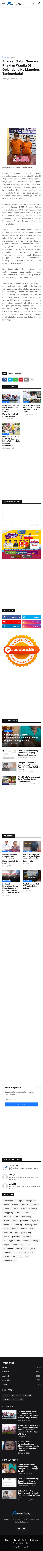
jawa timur (24, 1221)
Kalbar (6, 1205)
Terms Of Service (20, 1540)
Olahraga (15, 1395)
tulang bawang (10, 1260)
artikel (21, 1368)
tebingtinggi (17, 1256)
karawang (8, 1225)
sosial (21, 1384)
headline (18, 373)
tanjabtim (31, 1248)
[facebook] (19, 1529)
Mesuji (15, 1209)
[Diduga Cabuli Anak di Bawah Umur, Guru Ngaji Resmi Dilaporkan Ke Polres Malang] (9, 766)
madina (14, 1229)
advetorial (27, 1395)
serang (35, 1241)
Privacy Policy (18, 1543)
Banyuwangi (8, 1201)
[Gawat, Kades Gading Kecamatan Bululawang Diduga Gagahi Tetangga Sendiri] (9, 1468)
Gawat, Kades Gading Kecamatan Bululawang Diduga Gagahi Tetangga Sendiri (28, 1467)
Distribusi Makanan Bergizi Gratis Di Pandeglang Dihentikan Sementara (29, 753)
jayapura (35, 1221)
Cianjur (19, 1201)
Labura (35, 1205)
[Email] (26, 380)
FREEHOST (26, 1547)
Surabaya (33, 1209)
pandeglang (26, 1233)
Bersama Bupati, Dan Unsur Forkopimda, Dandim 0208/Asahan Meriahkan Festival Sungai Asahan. (10, 410)
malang (24, 1229)
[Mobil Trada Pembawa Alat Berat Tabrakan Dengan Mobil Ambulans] (9, 780)
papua (6, 1237)
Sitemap (8, 1540)
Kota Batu (25, 1205)
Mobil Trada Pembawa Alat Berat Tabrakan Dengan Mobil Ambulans (29, 779)
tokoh (20, 1399)
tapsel (6, 1256)
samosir (26, 1241)
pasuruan (16, 1237)
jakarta (6, 1221)
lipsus (6, 1229)
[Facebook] (4, 380)
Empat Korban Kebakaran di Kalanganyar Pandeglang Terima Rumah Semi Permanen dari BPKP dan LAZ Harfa (29, 1429)
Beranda (5, 57)
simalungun (8, 1248)
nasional (21, 1376)
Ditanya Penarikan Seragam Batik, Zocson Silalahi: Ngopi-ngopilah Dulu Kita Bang (11, 859)
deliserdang (26, 1217)
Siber (28, 1543)
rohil (18, 1241)
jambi (15, 1221)
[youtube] (24, 1529)
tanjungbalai (28, 1252)
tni (13, 1399)
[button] (3, 4)
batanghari (30, 1213)
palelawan (8, 1233)
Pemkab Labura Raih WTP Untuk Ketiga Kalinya (31, 886)
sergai (6, 1245)
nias (31, 1229)
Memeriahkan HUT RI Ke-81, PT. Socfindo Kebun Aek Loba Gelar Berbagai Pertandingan (11, 441)
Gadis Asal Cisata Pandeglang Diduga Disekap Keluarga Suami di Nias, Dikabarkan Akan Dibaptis (29, 1446)
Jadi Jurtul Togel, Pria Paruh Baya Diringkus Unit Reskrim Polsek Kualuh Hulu (31, 858)
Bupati (6, 1395)
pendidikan (21, 1380)
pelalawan (27, 1237)
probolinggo (8, 1241)
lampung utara (31, 1225)
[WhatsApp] (15, 380)
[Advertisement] (21, 32)
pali (16, 1233)
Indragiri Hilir (30, 1201)
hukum (6, 1399)
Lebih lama (35, 525)
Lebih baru (8, 525)
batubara (7, 1217)
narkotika (21, 1372)
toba (27, 1256)
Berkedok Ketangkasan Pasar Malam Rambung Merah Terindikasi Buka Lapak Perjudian (11, 888)
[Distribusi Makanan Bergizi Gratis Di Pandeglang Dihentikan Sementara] (9, 754)
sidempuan (25, 1245)
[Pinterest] (21, 380)
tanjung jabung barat (12, 1252)
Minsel (23, 1209)
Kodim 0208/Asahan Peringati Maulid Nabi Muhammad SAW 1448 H (31, 408)
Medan (6, 1209)
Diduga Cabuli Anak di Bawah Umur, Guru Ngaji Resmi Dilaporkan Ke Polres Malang (29, 766)
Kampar (15, 1205)
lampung (18, 1225)
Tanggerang (8, 1213)
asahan (13, 57)
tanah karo (20, 1248)
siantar (14, 1245)
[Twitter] (10, 380)
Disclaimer (34, 1540)
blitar (16, 1217)
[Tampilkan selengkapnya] (31, 380)
